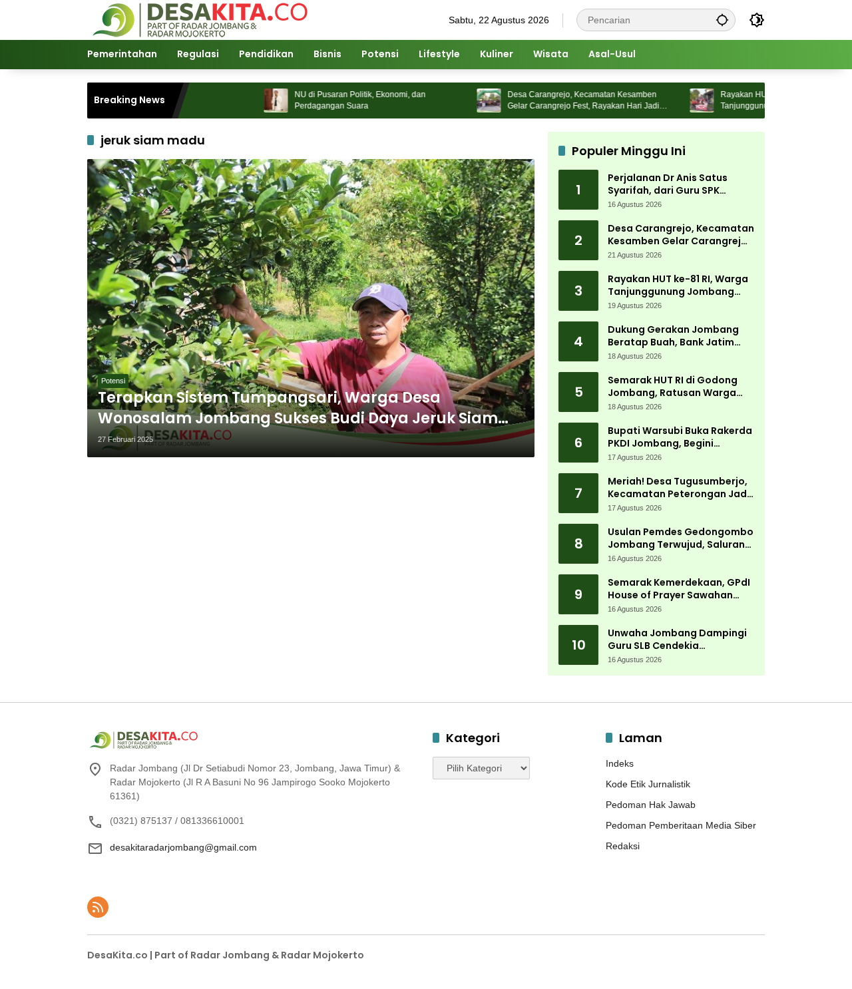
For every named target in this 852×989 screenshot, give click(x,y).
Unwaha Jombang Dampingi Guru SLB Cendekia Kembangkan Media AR (677, 640)
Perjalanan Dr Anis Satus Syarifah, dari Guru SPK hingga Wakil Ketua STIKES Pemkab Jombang (672, 185)
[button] (722, 20)
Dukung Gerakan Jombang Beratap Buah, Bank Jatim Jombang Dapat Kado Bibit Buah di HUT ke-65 (675, 336)
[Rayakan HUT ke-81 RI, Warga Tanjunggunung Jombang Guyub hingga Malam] (675, 100)
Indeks (620, 763)
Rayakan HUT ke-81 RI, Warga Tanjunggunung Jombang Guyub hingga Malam (678, 286)
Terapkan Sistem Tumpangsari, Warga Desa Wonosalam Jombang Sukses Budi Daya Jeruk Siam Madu (298, 408)
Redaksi (623, 846)
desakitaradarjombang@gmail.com (183, 847)
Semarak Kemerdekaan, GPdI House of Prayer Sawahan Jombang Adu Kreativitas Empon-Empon (679, 589)
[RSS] (97, 907)
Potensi (113, 381)
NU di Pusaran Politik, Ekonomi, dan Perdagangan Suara (333, 100)
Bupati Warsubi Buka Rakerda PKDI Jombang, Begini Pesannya (680, 438)
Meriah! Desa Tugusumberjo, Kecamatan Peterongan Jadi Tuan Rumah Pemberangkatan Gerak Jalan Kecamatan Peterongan (678, 488)
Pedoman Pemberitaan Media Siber (681, 825)
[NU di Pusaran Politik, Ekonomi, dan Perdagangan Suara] (249, 100)
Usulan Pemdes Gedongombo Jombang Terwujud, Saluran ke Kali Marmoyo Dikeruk (680, 539)
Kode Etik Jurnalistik (648, 784)
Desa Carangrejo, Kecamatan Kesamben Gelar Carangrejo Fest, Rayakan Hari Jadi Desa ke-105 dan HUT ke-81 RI (556, 101)
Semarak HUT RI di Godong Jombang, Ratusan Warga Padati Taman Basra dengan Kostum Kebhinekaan (678, 387)
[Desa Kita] (198, 19)
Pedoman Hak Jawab (651, 804)
